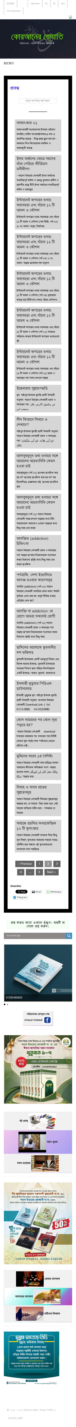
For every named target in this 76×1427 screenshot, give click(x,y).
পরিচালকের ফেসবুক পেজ (38, 1014)
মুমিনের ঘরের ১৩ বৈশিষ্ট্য (35, 756)
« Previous (25, 864)
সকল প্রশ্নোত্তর (13, 11)
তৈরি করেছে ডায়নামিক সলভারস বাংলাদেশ (39, 1418)
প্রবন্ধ (22, 3)
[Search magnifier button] (69, 936)
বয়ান (63, 3)
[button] (4, 1004)
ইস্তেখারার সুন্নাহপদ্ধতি (32, 388)
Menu (9, 63)
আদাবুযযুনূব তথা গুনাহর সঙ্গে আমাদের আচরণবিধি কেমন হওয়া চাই (37, 460)
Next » (51, 872)
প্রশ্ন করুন (35, 3)
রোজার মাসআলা (52, 1278)
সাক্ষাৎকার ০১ (27, 122)
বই (46, 3)
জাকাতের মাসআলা (24, 1296)
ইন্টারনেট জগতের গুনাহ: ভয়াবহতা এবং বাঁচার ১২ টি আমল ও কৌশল (36, 205)
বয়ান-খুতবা (52, 1141)
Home (10, 3)
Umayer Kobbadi (33, 1020)
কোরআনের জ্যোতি (37, 36)
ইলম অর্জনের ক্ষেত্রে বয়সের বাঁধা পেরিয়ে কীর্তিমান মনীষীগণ (36, 163)
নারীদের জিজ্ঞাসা (52, 1313)
